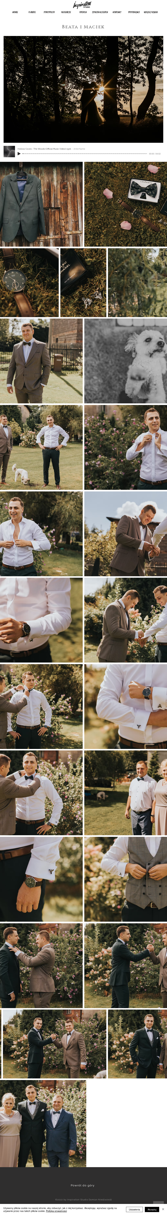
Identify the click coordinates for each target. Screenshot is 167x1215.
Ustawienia (134, 1209)
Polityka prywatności (56, 1211)
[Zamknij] (163, 1209)
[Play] (19, 153)
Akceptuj (152, 1209)
